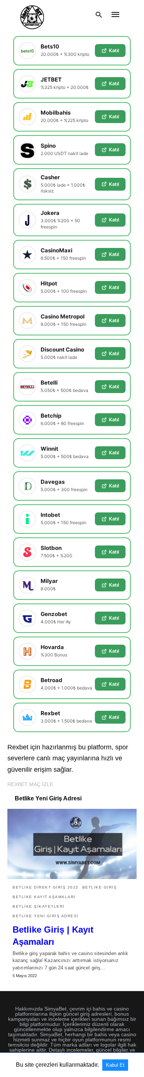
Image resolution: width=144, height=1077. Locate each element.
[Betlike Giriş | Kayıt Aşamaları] (72, 844)
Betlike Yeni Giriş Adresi (46, 916)
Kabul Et (115, 1065)
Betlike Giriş (99, 887)
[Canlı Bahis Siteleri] (32, 14)
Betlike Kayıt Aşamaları (44, 897)
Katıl (114, 50)
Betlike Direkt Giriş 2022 (46, 887)
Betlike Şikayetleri (39, 906)
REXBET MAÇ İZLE (30, 784)
